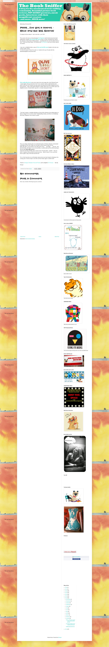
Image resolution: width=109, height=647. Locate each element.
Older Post (57, 236)
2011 (66, 629)
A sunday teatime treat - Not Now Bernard (70, 624)
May (67, 611)
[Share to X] (37, 168)
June (67, 609)
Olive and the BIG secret (42, 47)
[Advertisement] (40, 225)
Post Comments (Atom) (30, 238)
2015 (66, 592)
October (68, 602)
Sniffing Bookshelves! (70, 626)
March (67, 615)
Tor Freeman (41, 38)
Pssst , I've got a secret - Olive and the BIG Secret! (70, 621)
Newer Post (22, 236)
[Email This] (35, 168)
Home (40, 236)
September (68, 604)
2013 (66, 596)
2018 (66, 587)
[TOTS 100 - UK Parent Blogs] (70, 484)
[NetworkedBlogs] (76, 556)
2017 (66, 589)
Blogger (59, 637)
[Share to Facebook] (39, 168)
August (67, 606)
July (67, 608)
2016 (66, 590)
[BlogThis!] (36, 168)
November (68, 601)
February (68, 616)
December (68, 599)
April (67, 613)
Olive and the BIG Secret (35, 39)
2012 (66, 597)
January (68, 618)
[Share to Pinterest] (40, 168)
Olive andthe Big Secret (25, 82)
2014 (66, 594)
